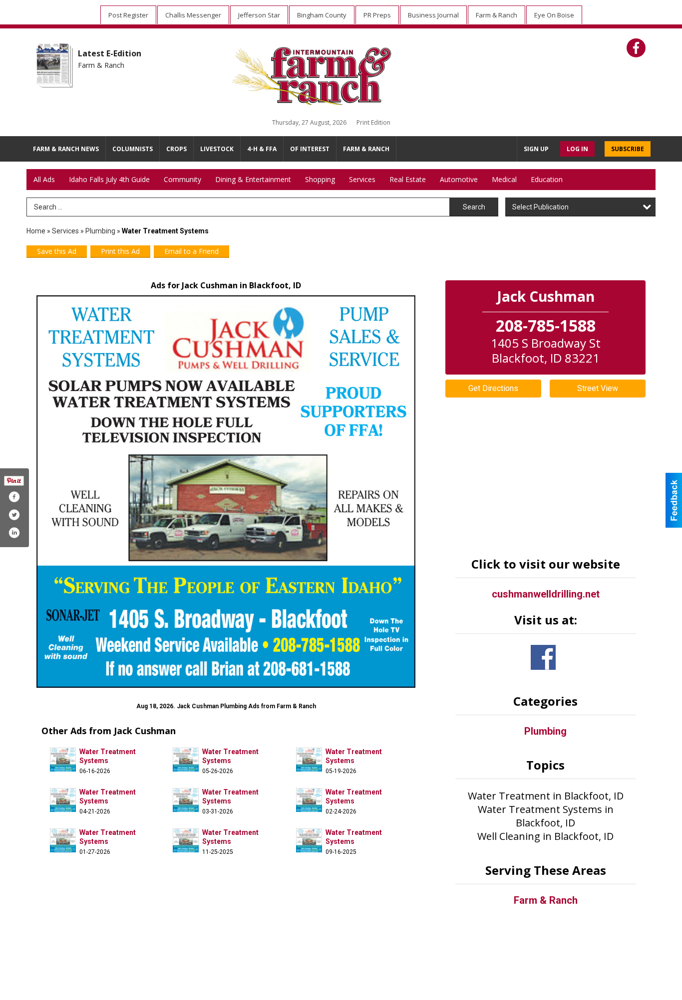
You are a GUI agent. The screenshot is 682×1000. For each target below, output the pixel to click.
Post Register (128, 14)
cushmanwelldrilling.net (546, 594)
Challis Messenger (193, 14)
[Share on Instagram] (13, 533)
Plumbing (100, 231)
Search (474, 207)
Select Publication (540, 207)
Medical (504, 179)
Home (35, 231)
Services (362, 179)
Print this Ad (120, 251)
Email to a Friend (191, 251)
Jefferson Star (259, 14)
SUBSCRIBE (627, 149)
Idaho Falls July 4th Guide (109, 179)
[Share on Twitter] (13, 515)
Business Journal (433, 14)
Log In (577, 149)
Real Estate (407, 179)
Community (182, 179)
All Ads (44, 179)
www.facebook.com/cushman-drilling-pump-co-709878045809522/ (543, 657)
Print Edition (373, 122)
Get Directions (493, 388)
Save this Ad (56, 251)
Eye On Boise (554, 14)
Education (547, 179)
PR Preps (377, 14)
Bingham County (321, 14)
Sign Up (536, 149)
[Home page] (331, 73)
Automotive (459, 179)
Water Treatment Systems (107, 756)
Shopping (320, 179)
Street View (597, 388)
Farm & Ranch (496, 14)
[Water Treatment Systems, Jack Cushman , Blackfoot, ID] (225, 491)
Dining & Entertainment (253, 179)
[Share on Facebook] (13, 497)
